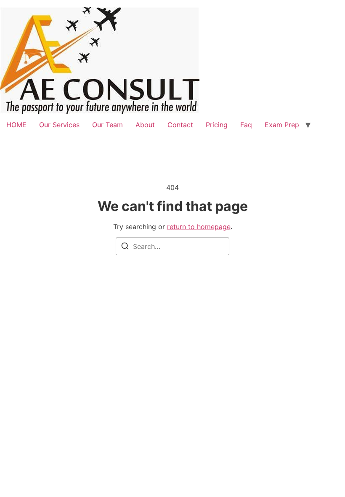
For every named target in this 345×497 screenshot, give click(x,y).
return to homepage (199, 226)
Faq (246, 124)
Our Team (107, 124)
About (145, 124)
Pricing (217, 124)
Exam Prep (282, 124)
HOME (16, 124)
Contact (180, 124)
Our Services (59, 124)
